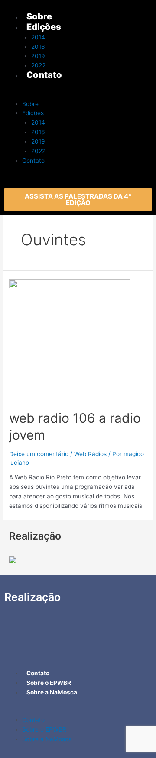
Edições (33, 112)
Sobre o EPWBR (44, 729)
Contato (33, 160)
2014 (38, 122)
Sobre (30, 103)
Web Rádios (90, 453)
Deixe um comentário (38, 453)
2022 (38, 151)
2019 (38, 141)
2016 (38, 131)
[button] (78, 199)
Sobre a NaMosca (47, 739)
